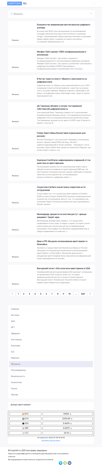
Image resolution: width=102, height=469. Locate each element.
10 (70, 294)
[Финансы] (22, 33)
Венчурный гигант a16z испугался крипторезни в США (63, 268)
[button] (51, 14)
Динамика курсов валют (51, 441)
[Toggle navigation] (94, 3)
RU (17, 3)
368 (83, 294)
